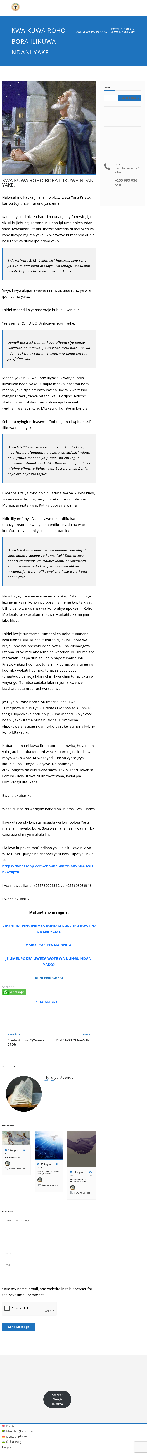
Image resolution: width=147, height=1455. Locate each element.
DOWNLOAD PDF (51, 1002)
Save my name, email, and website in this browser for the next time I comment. (47, 1291)
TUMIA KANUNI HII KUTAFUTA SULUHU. (78, 1180)
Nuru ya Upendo (17, 1168)
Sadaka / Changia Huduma (57, 1399)
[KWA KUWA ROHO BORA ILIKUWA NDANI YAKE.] (49, 129)
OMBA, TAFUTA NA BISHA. (49, 945)
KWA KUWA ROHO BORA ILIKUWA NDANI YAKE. (48, 182)
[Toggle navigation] (131, 8)
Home (115, 28)
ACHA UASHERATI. (13, 1157)
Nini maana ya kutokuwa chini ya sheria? (48, 1172)
